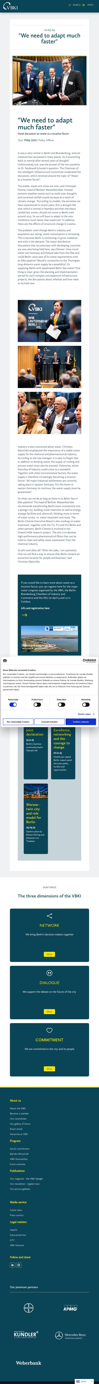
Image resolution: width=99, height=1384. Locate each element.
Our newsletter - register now (25, 1183)
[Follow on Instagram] (18, 1265)
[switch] (37, 704)
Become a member (19, 1113)
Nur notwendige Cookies (18, 722)
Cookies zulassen (81, 722)
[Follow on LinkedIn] (12, 1265)
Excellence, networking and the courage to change (62, 738)
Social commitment (20, 1148)
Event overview (17, 1164)
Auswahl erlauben (49, 722)
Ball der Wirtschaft (19, 1153)
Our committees (18, 1118)
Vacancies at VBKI (19, 1134)
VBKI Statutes (17, 1245)
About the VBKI (18, 1108)
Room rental (16, 1128)
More (49, 954)
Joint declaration (34, 732)
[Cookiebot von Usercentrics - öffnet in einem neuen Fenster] (84, 661)
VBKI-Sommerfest (19, 1159)
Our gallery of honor (20, 1123)
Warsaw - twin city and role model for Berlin (33, 813)
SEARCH (76, 5)
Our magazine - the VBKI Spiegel (26, 1178)
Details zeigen (84, 714)
